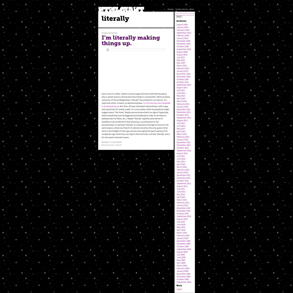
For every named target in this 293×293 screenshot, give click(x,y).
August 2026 (182, 24)
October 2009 (183, 246)
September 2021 (184, 33)
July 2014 (181, 90)
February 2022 (183, 30)
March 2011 (182, 200)
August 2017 (182, 54)
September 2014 (184, 85)
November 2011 (183, 178)
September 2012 (184, 150)
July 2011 (181, 189)
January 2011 (182, 205)
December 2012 (183, 142)
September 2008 (184, 282)
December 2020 (183, 41)
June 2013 (181, 126)
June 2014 (181, 93)
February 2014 (183, 104)
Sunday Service (181, 9)
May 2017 (181, 60)
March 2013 (182, 134)
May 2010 (181, 227)
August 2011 (182, 186)
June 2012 (181, 159)
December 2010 (183, 208)
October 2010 (183, 213)
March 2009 (182, 265)
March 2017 (182, 65)
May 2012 (181, 161)
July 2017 (181, 57)
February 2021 (183, 35)
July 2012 (181, 156)
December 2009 (183, 241)
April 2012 (181, 164)
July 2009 (181, 254)
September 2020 (184, 49)
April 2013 (181, 131)
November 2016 (183, 76)
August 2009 (182, 252)
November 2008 (183, 276)
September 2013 (184, 117)
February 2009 (183, 268)
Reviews (171, 9)
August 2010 (182, 219)
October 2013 (183, 115)
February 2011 (183, 202)
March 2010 (182, 232)
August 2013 (182, 120)
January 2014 (182, 106)
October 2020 (183, 46)
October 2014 (183, 82)
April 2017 (181, 63)
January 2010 (182, 238)
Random (105, 142)
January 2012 (182, 172)
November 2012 (183, 145)
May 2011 (181, 194)
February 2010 (183, 235)
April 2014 (181, 98)
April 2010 (181, 230)
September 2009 (184, 249)
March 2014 (182, 101)
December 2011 (183, 175)
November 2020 (183, 43)
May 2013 (181, 128)
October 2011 (183, 180)
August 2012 (182, 153)
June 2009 (181, 257)
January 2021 (182, 38)
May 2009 (181, 260)
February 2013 (183, 137)
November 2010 (183, 211)
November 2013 (183, 112)
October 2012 (183, 148)
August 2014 (182, 87)
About (191, 9)
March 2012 (182, 167)
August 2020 (182, 52)
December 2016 (183, 74)
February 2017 (183, 68)
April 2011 (181, 197)
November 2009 (183, 243)
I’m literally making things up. (131, 40)
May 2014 (181, 96)
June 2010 (181, 224)
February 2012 (183, 169)
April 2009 (181, 263)
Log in (179, 289)
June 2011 (181, 191)
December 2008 (183, 274)
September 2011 (184, 183)
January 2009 (182, 271)
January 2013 (182, 139)
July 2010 (181, 222)
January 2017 (182, 71)
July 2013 (181, 123)
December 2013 (183, 109)
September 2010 (184, 216)
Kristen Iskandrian (109, 33)
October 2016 (183, 79)
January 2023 (182, 27)
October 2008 (183, 279)
